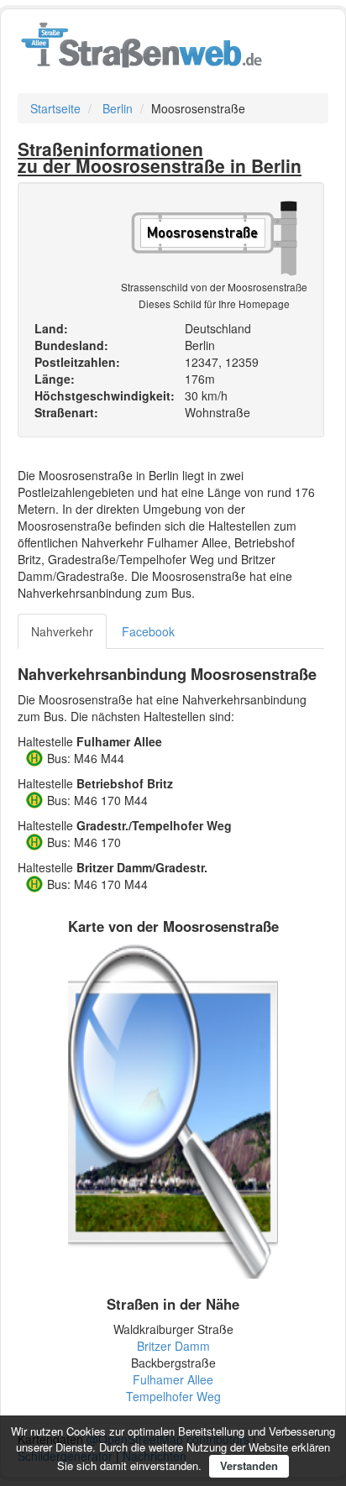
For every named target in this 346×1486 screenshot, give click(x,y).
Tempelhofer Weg (173, 1396)
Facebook (148, 631)
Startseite (55, 108)
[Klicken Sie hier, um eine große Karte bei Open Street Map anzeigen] (173, 1109)
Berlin (117, 108)
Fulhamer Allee (173, 1379)
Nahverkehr (62, 631)
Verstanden (249, 1465)
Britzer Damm (173, 1345)
